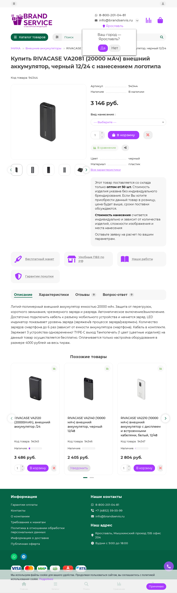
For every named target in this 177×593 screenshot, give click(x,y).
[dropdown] (14, 3)
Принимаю (156, 586)
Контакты (18, 510)
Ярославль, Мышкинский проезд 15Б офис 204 (128, 535)
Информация (24, 496)
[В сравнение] (54, 368)
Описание (23, 295)
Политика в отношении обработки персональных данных (38, 530)
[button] (11, 170)
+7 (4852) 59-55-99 (108, 510)
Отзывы (85, 295)
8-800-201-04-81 (112, 15)
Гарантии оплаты (24, 504)
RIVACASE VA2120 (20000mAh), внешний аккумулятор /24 (32, 422)
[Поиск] (161, 37)
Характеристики (54, 295)
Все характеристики (106, 169)
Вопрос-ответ (117, 295)
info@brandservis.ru (116, 20)
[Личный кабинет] (163, 3)
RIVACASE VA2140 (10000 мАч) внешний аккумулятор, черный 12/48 (86, 424)
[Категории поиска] (57, 37)
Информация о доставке (30, 538)
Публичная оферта (25, 543)
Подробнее (46, 579)
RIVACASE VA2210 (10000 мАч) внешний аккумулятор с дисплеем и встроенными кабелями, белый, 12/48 (141, 426)
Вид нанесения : (103, 114)
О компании (20, 516)
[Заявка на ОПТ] (148, 135)
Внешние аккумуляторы (43, 48)
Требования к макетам (28, 522)
